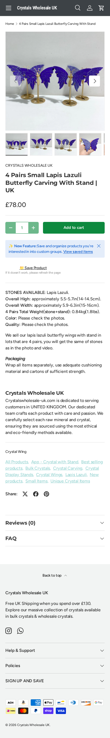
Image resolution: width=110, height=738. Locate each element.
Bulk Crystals (37, 468)
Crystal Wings (49, 474)
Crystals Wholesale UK (33, 725)
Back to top (52, 575)
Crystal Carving (67, 468)
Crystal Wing (15, 451)
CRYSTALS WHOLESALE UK (29, 165)
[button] (101, 8)
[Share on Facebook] (35, 494)
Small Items (36, 481)
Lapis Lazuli (76, 474)
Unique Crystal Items (70, 481)
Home (9, 23)
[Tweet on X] (25, 494)
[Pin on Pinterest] (46, 494)
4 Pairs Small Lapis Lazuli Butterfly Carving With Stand (57, 23)
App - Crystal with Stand (54, 461)
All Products (16, 461)
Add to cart (74, 227)
